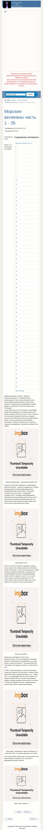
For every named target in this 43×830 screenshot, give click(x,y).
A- (38, 106)
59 (16, 382)
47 (16, 333)
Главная (13, 100)
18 (16, 213)
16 (16, 205)
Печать (21, 131)
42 (16, 312)
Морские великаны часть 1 (24, 143)
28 (16, 254)
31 (16, 267)
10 (16, 180)
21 (16, 226)
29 (16, 259)
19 (16, 217)
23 (16, 234)
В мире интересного (11, 102)
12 (16, 188)
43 (16, 316)
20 (16, 221)
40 (16, 304)
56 (16, 370)
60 (16, 387)
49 (16, 341)
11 (16, 184)
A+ (34, 106)
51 (16, 349)
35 (16, 283)
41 (16, 308)
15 (16, 201)
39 (16, 300)
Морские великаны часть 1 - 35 (20, 117)
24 (16, 238)
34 (16, 279)
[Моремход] (12, 4)
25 (16, 242)
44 (16, 320)
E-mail (26, 131)
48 (16, 337)
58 (16, 378)
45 (16, 325)
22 (16, 230)
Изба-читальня (22, 100)
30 (16, 263)
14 (16, 197)
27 (16, 250)
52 (16, 353)
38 (16, 296)
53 (16, 358)
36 (16, 287)
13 (16, 193)
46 (16, 329)
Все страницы (20, 391)
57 (16, 374)
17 (16, 209)
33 (16, 275)
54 (16, 362)
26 (16, 246)
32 (16, 271)
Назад (18, 811)
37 (16, 292)
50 (16, 345)
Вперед (26, 811)
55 (16, 366)
